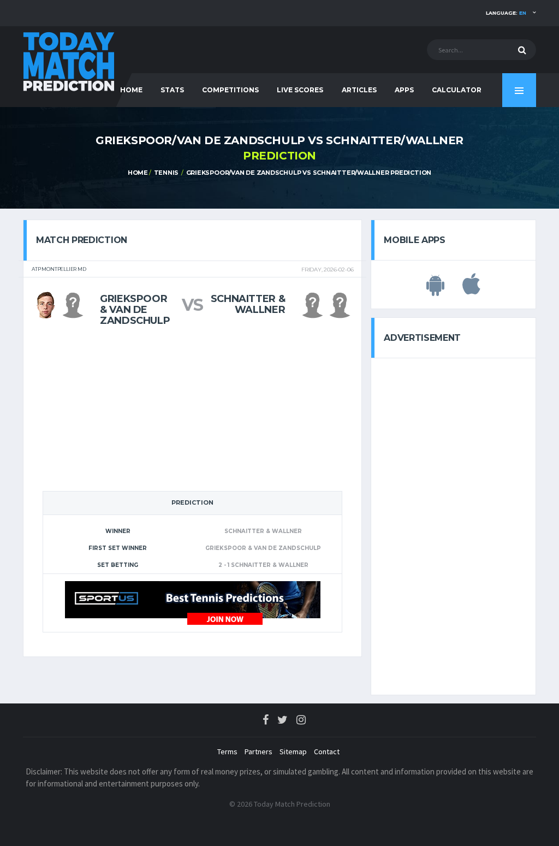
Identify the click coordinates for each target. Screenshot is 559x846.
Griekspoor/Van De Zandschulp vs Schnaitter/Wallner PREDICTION (309, 172)
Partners (258, 751)
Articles (359, 90)
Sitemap (293, 751)
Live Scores (300, 90)
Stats (172, 90)
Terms (227, 751)
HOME (131, 90)
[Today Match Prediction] (69, 61)
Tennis (166, 172)
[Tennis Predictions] (192, 602)
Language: (506, 13)
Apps (404, 90)
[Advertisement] (193, 408)
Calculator (456, 90)
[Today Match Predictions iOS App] (471, 290)
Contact (327, 751)
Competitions (230, 90)
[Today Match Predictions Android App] (435, 290)
